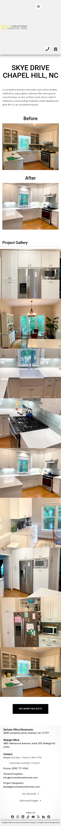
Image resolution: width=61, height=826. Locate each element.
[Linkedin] (23, 817)
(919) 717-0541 (20, 768)
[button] (38, 6)
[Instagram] (17, 817)
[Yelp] (38, 817)
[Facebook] (12, 817)
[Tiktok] (28, 817)
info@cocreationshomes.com (20, 777)
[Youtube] (33, 817)
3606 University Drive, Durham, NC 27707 (26, 733)
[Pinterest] (48, 817)
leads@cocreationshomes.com (21, 786)
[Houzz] (43, 817)
